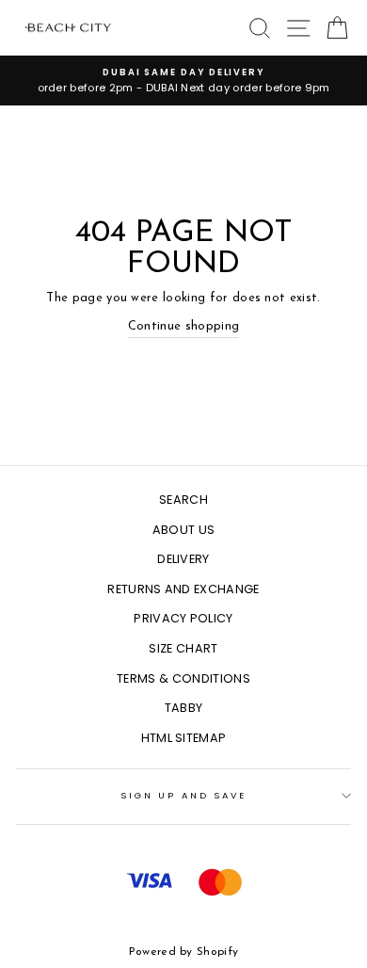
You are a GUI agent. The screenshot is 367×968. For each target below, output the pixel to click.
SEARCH (183, 500)
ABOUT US (183, 530)
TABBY (184, 708)
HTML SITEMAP (184, 738)
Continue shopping (183, 326)
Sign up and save (183, 795)
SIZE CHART (183, 648)
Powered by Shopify (184, 952)
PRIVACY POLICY (183, 618)
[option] (183, 80)
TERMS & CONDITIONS (183, 678)
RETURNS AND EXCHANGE (183, 589)
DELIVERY (183, 559)
